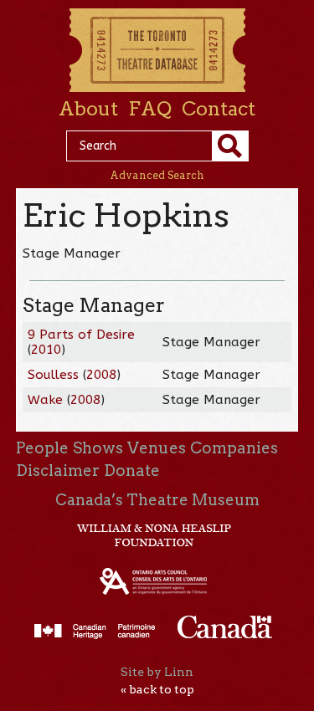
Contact (218, 108)
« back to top (157, 689)
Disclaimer (58, 470)
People (42, 448)
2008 (101, 374)
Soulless (53, 374)
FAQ (150, 108)
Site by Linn (157, 671)
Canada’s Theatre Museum (157, 500)
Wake (45, 399)
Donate (132, 470)
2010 (46, 349)
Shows (98, 448)
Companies (234, 448)
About (88, 108)
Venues (156, 448)
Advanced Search (157, 175)
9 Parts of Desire (81, 334)
